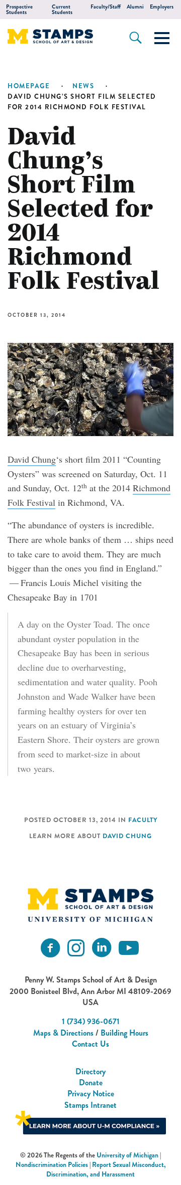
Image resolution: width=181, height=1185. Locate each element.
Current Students (62, 9)
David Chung (32, 459)
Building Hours (124, 1033)
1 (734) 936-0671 (91, 1021)
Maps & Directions (63, 1033)
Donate (91, 1082)
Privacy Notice (90, 1093)
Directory (90, 1071)
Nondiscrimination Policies (52, 1164)
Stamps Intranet (90, 1105)
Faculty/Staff (105, 7)
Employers (161, 7)
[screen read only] (161, 38)
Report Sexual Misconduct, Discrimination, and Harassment (106, 1169)
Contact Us (90, 1044)
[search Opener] (135, 37)
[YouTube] (129, 948)
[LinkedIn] (101, 948)
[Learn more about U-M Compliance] (90, 1121)
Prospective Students (19, 9)
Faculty (142, 820)
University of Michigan (127, 1155)
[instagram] (75, 948)
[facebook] (50, 948)
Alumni (135, 7)
